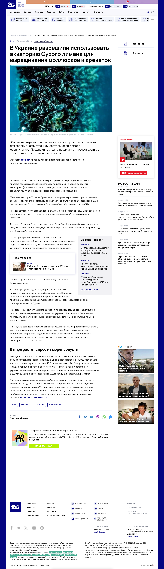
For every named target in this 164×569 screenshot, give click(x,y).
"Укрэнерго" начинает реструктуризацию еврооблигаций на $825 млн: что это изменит (95, 281)
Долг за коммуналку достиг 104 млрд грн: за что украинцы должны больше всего (95, 251)
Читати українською (43, 41)
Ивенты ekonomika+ (56, 515)
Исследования (81, 519)
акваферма (39, 405)
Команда (131, 503)
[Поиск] (148, 12)
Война (61, 12)
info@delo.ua (132, 536)
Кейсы (100, 509)
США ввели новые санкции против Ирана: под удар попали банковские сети (135, 231)
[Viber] (97, 417)
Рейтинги (48, 2)
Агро (12, 41)
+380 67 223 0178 (101, 530)
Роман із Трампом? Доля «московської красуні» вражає (134, 420)
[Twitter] (91, 417)
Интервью (102, 513)
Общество (73, 12)
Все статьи (138, 53)
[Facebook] (79, 417)
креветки (25, 405)
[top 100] (21, 4)
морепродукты (55, 405)
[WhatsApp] (104, 417)
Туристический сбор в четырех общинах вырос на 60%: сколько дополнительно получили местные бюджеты (134, 260)
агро (14, 405)
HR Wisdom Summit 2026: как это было (134, 165)
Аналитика (80, 513)
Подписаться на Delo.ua (135, 173)
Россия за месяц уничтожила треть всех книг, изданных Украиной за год (95, 266)
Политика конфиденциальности (137, 512)
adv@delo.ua (99, 532)
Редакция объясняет (102, 519)
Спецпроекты (91, 2)
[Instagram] (41, 528)
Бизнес (27, 12)
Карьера (51, 12)
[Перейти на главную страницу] (11, 4)
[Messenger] (110, 417)
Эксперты (98, 12)
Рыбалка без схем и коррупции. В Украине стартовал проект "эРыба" (48, 267)
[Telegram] (85, 417)
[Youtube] (34, 528)
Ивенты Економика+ (135, 1)
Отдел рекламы (134, 507)
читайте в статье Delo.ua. (34, 397)
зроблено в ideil (147, 565)
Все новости (88, 289)
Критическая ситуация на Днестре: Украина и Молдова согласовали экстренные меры (134, 245)
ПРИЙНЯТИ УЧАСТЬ (44, 446)
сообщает (24, 159)
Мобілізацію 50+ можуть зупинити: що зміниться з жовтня (132, 368)
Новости (86, 12)
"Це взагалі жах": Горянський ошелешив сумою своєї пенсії (134, 394)
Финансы (39, 12)
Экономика (15, 12)
